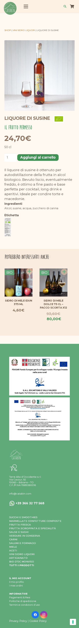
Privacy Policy (18, 621)
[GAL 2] (39, 376)
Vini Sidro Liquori (22, 554)
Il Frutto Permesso (18, 127)
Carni (13, 539)
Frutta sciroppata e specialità (32, 528)
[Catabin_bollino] (10, 8)
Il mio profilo (16, 581)
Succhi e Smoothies (23, 517)
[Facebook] (35, 614)
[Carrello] (72, 6)
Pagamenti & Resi (19, 597)
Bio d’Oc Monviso (21, 561)
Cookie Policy (38, 621)
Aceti (13, 550)
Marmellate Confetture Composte (35, 520)
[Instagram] (43, 614)
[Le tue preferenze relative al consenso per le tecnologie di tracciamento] (73, 622)
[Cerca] (65, 6)
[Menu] (25, 6)
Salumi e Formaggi (22, 543)
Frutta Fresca (20, 524)
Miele (13, 546)
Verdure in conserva (24, 535)
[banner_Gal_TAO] (39, 418)
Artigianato (18, 557)
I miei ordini (16, 585)
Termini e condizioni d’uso (24, 604)
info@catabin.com (20, 493)
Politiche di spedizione (22, 601)
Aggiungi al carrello (38, 157)
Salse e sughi (18, 532)
